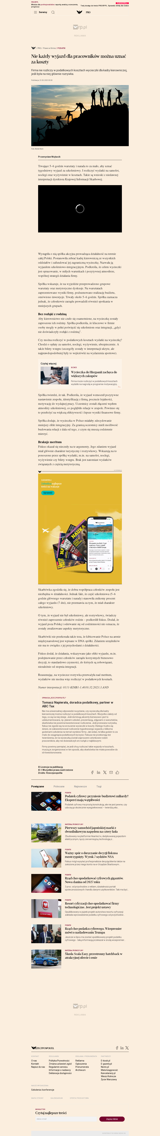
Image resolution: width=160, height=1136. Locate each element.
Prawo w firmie (49, 48)
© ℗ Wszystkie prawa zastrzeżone (55, 770)
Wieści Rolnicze (108, 1076)
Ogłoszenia (81, 1064)
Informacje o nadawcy (60, 1070)
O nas (34, 1060)
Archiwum (80, 1070)
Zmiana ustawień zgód (60, 1064)
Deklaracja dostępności (60, 1073)
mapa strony (37, 1098)
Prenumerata (82, 1067)
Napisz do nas (38, 1067)
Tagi (98, 786)
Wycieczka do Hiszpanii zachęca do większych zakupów (94, 374)
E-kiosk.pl (105, 1060)
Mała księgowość (109, 1070)
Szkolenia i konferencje (42, 1090)
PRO (88, 12)
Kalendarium (57, 1098)
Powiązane (37, 786)
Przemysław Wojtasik (49, 157)
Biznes (74, 367)
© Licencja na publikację (50, 767)
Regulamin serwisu (58, 1067)
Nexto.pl (105, 1067)
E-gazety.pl (106, 1064)
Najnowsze (80, 786)
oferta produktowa (79, 1098)
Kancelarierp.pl (108, 1073)
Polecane (59, 786)
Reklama (79, 1060)
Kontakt (35, 1064)
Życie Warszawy (109, 1079)
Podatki (61, 48)
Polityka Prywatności (59, 1060)
